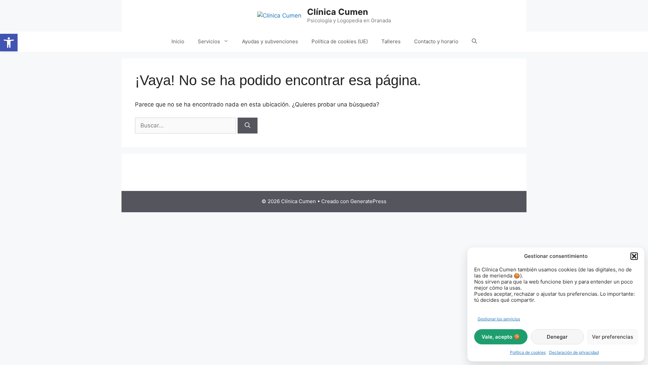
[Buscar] (248, 126)
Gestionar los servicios (499, 318)
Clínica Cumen (337, 12)
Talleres (391, 41)
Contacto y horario (436, 41)
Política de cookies (528, 352)
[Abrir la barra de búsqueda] (474, 41)
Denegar (557, 337)
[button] (9, 42)
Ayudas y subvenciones (270, 41)
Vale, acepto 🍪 (501, 337)
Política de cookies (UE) (340, 41)
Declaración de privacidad (574, 352)
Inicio (177, 41)
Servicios (209, 41)
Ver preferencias (612, 337)
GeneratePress (368, 201)
